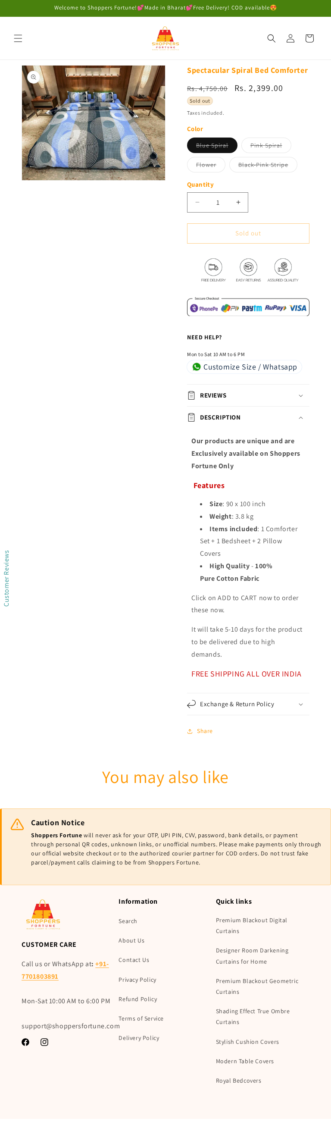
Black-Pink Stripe (267, 166)
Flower (210, 166)
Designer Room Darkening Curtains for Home (252, 955)
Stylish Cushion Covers (247, 1042)
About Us (131, 940)
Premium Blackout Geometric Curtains (257, 986)
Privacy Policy (137, 979)
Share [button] (205, 731)
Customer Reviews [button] (6, 578)
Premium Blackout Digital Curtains (251, 925)
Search (128, 921)
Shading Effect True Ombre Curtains (253, 1016)
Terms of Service (141, 1018)
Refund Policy (138, 999)
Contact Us (134, 960)
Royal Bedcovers (239, 1080)
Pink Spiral (270, 147)
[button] (18, 38)
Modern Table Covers (245, 1061)
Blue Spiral (216, 147)
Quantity (200, 184)
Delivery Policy (139, 1038)
